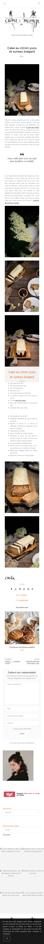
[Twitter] (15, 589)
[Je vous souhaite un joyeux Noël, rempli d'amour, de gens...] (33, 903)
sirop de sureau (20, 400)
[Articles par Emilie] (17, 595)
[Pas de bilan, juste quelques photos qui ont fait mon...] (11, 903)
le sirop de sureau (32, 127)
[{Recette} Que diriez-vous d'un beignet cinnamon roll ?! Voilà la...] (11, 881)
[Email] (24, 589)
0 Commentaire (23, 600)
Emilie (25, 595)
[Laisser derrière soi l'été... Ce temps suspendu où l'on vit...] (11, 859)
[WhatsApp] (28, 589)
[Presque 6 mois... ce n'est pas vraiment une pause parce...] (33, 859)
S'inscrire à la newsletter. (22, 729)
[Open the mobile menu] (39, 3)
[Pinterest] (20, 589)
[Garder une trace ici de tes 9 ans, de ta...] (33, 881)
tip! (9, 794)
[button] (8, 633)
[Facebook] (11, 589)
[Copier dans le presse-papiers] (32, 589)
